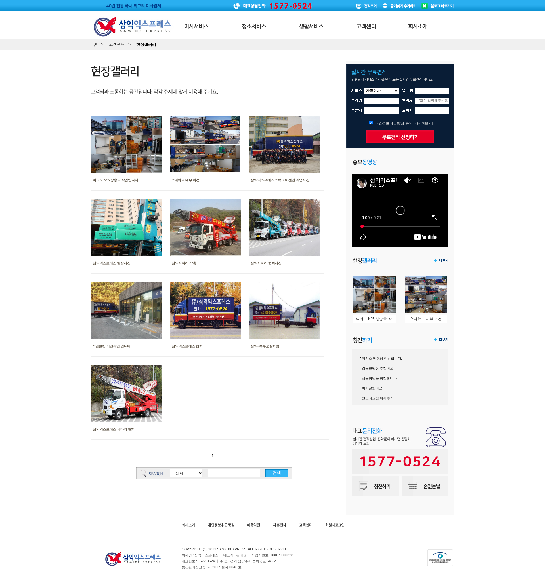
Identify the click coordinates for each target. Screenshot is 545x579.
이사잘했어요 (372, 388)
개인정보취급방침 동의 (394, 123)
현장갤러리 (146, 44)
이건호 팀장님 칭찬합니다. (382, 358)
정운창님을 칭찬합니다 (379, 378)
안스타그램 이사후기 (377, 398)
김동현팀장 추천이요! (378, 368)
